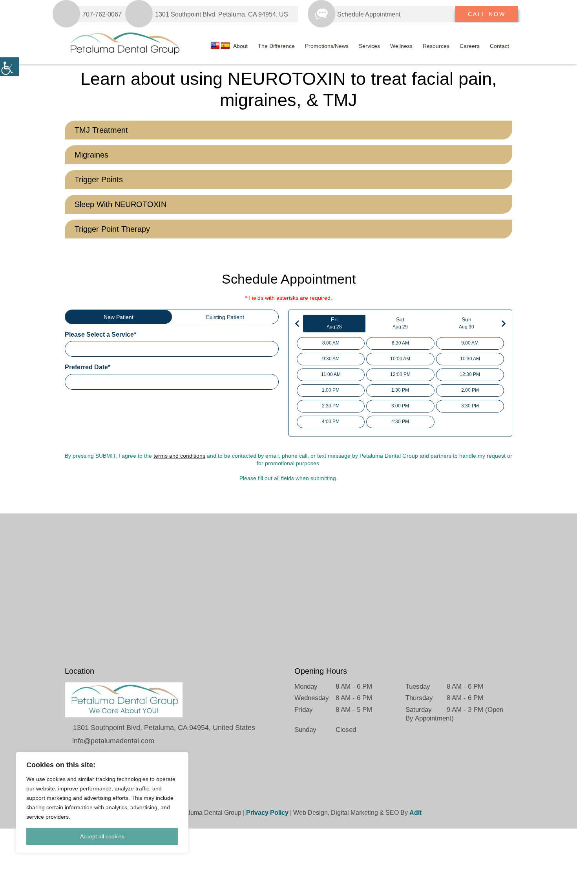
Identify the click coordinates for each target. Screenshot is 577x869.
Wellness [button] (401, 46)
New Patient (118, 317)
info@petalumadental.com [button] (112, 741)
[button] (410, 14)
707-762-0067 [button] (102, 14)
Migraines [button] (91, 154)
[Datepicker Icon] (273, 383)
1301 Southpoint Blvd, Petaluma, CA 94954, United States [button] (163, 728)
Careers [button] (470, 46)
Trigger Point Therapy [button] (112, 229)
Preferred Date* (87, 367)
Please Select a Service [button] (101, 348)
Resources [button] (436, 46)
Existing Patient (225, 317)
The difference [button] (276, 46)
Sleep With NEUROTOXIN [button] (120, 204)
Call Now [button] (487, 14)
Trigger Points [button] (99, 179)
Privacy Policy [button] (267, 812)
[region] (102, 802)
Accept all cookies (102, 836)
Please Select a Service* (100, 334)
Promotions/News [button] (327, 46)
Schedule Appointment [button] (368, 14)
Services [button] (369, 46)
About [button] (240, 46)
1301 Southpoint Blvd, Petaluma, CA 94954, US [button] (221, 14)
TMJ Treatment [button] (101, 130)
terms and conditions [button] (179, 456)
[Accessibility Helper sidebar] (9, 66)
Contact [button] (499, 46)
